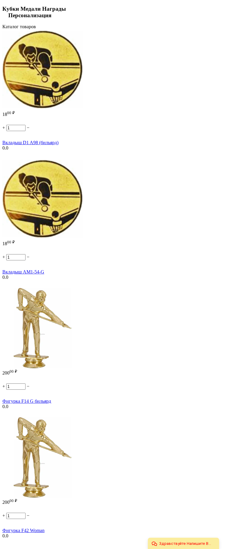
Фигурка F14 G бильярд (26, 401)
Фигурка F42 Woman (23, 530)
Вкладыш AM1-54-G (23, 271)
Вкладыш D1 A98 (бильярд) (30, 142)
